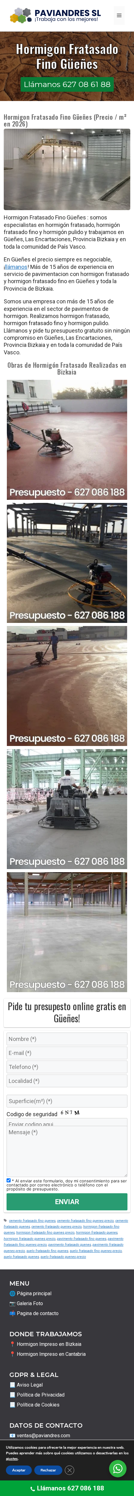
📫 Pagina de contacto (34, 1313)
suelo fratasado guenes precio (63, 1257)
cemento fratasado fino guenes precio (85, 1221)
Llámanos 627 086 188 (70, 1488)
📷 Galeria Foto (26, 1303)
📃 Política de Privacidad (37, 1395)
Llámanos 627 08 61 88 (67, 84)
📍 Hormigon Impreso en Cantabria (47, 1354)
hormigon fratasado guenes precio (29, 1239)
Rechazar (48, 1470)
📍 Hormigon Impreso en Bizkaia (45, 1344)
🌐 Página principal (30, 1293)
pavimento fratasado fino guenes (81, 1239)
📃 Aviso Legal (26, 1385)
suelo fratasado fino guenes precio (96, 1251)
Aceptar (19, 1470)
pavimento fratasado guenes (69, 1245)
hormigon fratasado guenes (96, 1233)
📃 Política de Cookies (34, 1405)
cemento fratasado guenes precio (56, 1227)
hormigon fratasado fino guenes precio (45, 1233)
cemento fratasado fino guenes (32, 1221)
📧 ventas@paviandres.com (39, 1435)
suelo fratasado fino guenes (47, 1251)
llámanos (16, 267)
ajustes (12, 1458)
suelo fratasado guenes (21, 1257)
